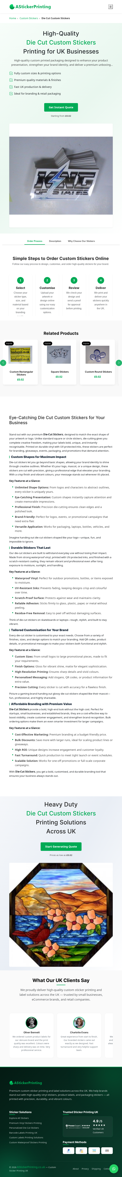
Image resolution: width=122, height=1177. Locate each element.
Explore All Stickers (19, 1117)
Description (55, 241)
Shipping (96, 1168)
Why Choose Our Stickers (81, 241)
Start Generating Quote (61, 846)
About (76, 1168)
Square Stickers (60, 371)
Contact (107, 1168)
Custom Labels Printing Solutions (26, 1137)
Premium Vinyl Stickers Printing (25, 1122)
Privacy (85, 1168)
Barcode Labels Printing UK (23, 1132)
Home (12, 18)
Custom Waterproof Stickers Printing (28, 1142)
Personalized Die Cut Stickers (24, 1127)
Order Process (34, 241)
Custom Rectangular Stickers (21, 373)
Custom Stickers (29, 18)
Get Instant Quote (61, 107)
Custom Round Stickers (98, 371)
